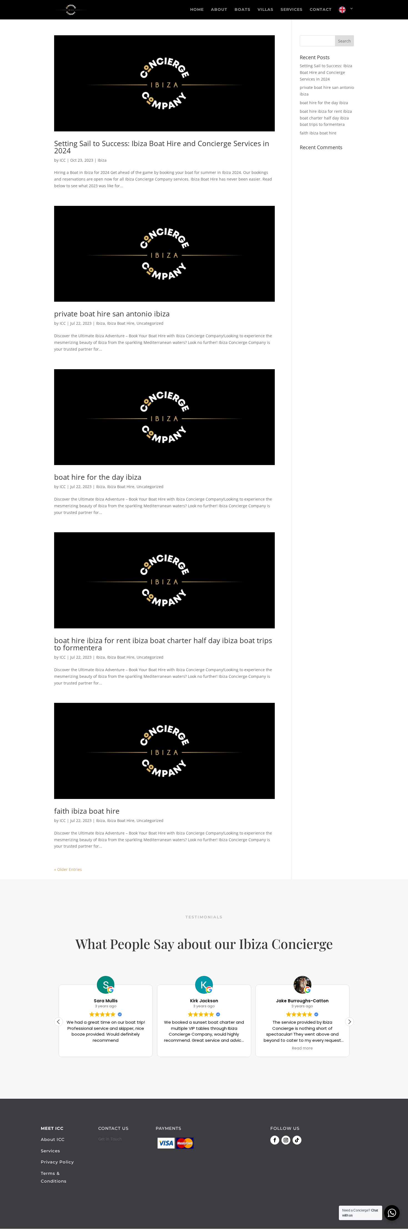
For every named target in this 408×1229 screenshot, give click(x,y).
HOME (197, 10)
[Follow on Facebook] (274, 1140)
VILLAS (265, 10)
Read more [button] (302, 1048)
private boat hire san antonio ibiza (112, 314)
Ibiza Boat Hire (120, 323)
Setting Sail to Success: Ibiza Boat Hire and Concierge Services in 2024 (161, 147)
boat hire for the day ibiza (97, 477)
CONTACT (321, 10)
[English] (346, 12)
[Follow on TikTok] (297, 1140)
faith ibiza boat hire (87, 811)
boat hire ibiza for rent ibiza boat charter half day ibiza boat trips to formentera (163, 644)
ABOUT (219, 10)
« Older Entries (68, 869)
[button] (349, 1022)
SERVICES (292, 10)
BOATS (242, 10)
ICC (63, 160)
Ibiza (102, 160)
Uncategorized (150, 323)
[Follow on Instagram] (285, 1140)
